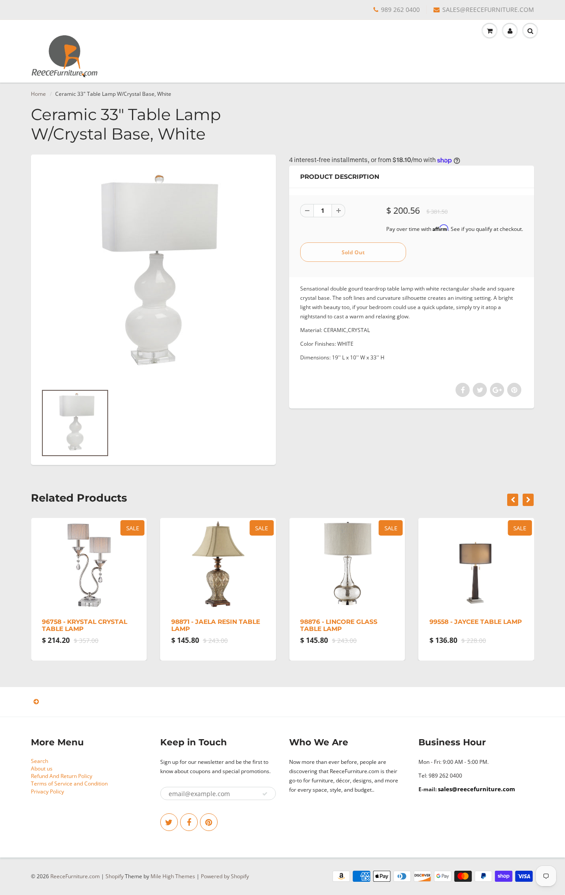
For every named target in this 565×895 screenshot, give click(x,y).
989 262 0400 (400, 9)
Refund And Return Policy (61, 776)
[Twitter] (169, 822)
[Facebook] (189, 822)
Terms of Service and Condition (69, 783)
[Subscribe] (265, 794)
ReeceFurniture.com (75, 876)
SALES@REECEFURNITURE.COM (488, 9)
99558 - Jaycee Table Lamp (475, 622)
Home (38, 94)
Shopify (114, 876)
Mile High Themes (173, 876)
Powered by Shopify (225, 876)
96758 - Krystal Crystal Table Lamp (84, 625)
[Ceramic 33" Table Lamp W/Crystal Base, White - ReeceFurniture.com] (153, 273)
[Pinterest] (209, 822)
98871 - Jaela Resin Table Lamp (215, 625)
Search (39, 761)
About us (42, 768)
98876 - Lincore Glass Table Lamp (338, 625)
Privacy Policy (47, 791)
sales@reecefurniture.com (476, 789)
